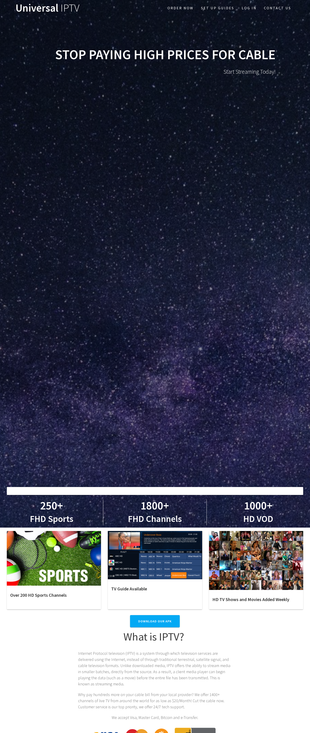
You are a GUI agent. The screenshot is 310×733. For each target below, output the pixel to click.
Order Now (180, 8)
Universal (47, 8)
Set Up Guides (217, 8)
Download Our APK (155, 621)
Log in (249, 8)
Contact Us (277, 8)
